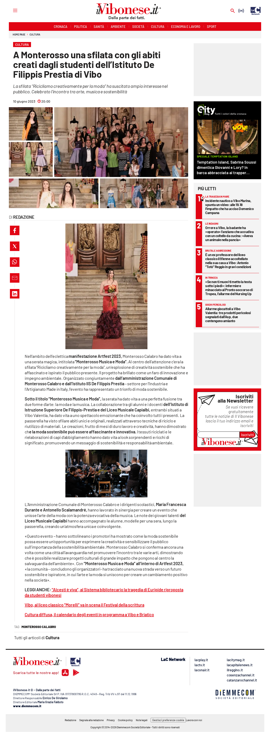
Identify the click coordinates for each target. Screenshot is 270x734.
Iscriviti (247, 434)
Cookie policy (125, 720)
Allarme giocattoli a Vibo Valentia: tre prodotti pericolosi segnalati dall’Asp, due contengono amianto (228, 315)
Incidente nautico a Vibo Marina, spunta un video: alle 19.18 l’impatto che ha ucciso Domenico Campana (229, 206)
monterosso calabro (39, 627)
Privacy (111, 720)
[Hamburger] (11, 10)
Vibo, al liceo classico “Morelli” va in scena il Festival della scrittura (84, 604)
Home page (19, 34)
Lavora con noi (194, 720)
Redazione (70, 720)
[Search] (233, 11)
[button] (14, 230)
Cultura (35, 34)
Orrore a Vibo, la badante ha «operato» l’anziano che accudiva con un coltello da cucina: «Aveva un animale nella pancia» (229, 233)
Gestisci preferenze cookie (168, 720)
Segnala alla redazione (91, 720)
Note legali (141, 720)
